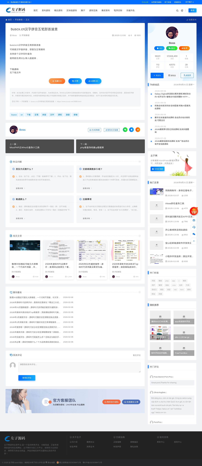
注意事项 (87, 199)
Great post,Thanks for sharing (163, 382)
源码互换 (93, 10)
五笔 (29, 45)
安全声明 (73, 447)
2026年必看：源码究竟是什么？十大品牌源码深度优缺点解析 (35, 342)
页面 (160, 294)
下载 (12, 69)
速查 (38, 45)
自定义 (154, 289)
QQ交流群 (159, 168)
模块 (184, 281)
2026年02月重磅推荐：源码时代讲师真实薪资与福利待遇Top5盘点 (91, 266)
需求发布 (106, 10)
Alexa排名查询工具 (174, 203)
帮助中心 (161, 442)
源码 (16, 69)
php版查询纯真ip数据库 (92, 147)
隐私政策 (134, 447)
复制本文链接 (112, 130)
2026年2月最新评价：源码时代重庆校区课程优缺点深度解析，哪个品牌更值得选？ (35, 317)
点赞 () (94, 81)
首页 (36, 10)
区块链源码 (72, 10)
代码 (187, 285)
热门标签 (167, 2)
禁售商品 (134, 442)
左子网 (16, 101)
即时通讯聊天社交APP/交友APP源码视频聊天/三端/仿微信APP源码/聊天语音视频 (179, 216)
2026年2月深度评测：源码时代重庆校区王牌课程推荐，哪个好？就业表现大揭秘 (35, 322)
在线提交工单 (132, 402)
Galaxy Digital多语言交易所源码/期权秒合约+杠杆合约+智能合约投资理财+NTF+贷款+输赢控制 (173, 95)
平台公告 (144, 2)
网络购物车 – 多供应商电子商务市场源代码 (179, 190)
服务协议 (90, 442)
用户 (153, 285)
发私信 (173, 75)
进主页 (188, 75)
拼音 (25, 45)
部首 (34, 45)
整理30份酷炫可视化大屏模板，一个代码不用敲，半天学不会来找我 (25, 266)
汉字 (21, 45)
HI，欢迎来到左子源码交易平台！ (19, 2)
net (175, 289)
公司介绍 (73, 442)
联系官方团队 (113, 402)
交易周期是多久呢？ (93, 169)
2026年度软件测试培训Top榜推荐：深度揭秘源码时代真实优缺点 (125, 266)
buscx (13, 45)
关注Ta (158, 75)
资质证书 (90, 447)
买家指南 (117, 442)
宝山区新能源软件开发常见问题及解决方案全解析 (179, 243)
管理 (160, 285)
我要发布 (192, 20)
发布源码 (46, 10)
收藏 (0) (58, 81)
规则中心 (178, 442)
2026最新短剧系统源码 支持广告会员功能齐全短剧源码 (172, 142)
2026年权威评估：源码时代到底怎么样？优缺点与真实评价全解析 (35, 337)
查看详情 (19, 188)
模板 (160, 281)
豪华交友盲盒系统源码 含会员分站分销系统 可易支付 (172, 118)
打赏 (76, 81)
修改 (162, 289)
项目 (168, 289)
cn (17, 45)
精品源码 (58, 10)
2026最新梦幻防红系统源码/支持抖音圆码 (172, 130)
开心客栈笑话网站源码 (176, 230)
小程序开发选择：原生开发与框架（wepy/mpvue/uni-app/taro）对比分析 (179, 256)
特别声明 (117, 447)
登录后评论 (26, 378)
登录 (192, 10)
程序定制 (118, 10)
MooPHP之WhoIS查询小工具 (24, 147)
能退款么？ (21, 199)
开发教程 (19, 20)
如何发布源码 (156, 2)
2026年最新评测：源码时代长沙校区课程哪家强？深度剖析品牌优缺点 (35, 332)
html (182, 289)
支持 (180, 285)
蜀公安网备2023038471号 (70, 462)
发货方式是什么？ (24, 169)
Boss (14, 35)
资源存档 (177, 2)
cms (173, 285)
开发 (153, 281)
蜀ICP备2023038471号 (92, 462)
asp (173, 281)
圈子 (83, 10)
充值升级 (130, 10)
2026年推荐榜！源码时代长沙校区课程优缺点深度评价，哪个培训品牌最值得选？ (35, 327)
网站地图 (51, 462)
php (167, 281)
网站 (153, 294)
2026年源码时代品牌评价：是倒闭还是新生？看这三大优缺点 (58, 266)
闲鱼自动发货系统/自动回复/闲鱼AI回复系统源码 (172, 107)
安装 (167, 285)
